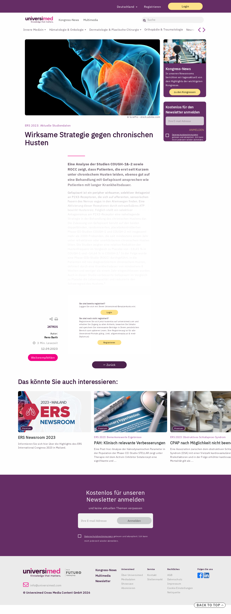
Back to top (209, 605)
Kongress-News (69, 20)
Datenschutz (174, 579)
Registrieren (152, 6)
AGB (170, 575)
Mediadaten (128, 579)
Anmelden (134, 520)
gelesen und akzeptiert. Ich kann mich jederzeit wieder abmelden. (187, 135)
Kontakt (152, 575)
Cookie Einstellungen (180, 588)
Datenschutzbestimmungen (185, 134)
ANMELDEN (196, 130)
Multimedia (90, 20)
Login (185, 6)
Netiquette (173, 592)
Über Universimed (132, 575)
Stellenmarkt (155, 579)
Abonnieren (128, 588)
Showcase (127, 583)
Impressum (174, 583)
